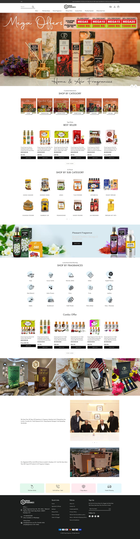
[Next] (135, 86)
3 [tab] (71, 219)
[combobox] (28, 6)
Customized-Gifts (74, 509)
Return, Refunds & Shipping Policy (78, 517)
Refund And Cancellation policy (77, 514)
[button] (24, 152)
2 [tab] (69, 219)
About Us (72, 503)
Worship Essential (89, 11)
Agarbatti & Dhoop (56, 506)
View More (70, 163)
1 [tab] (67, 219)
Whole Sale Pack (100, 11)
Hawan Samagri (56, 514)
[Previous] (132, 86)
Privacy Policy (73, 512)
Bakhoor (54, 509)
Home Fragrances (57, 11)
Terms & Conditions (74, 520)
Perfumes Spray (46, 11)
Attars (36, 11)
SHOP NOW (77, 243)
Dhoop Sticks (69, 11)
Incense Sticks (78, 11)
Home (53, 503)
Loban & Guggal (56, 517)
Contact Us (72, 506)
